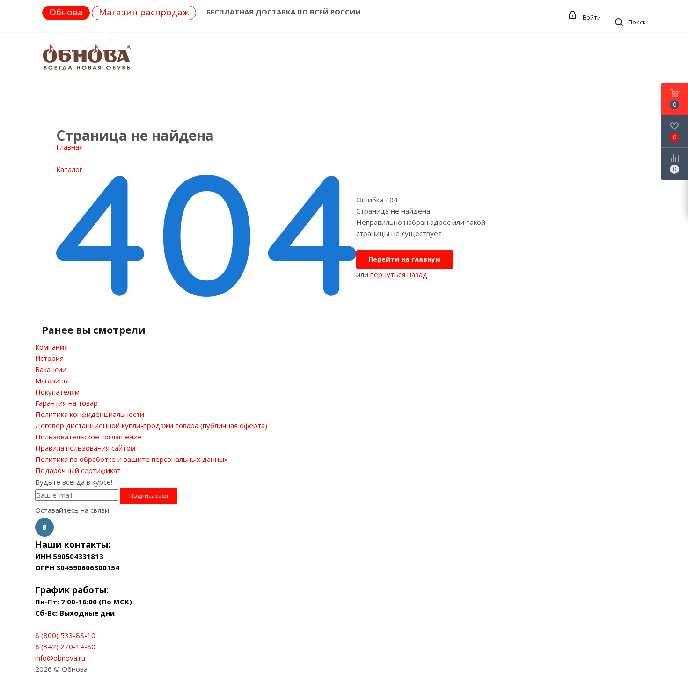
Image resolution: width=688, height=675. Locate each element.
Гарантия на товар (66, 403)
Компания (51, 347)
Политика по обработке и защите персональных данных (131, 459)
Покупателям (57, 391)
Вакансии (50, 369)
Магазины (52, 380)
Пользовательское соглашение (88, 436)
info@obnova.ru (60, 657)
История (49, 358)
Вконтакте (44, 527)
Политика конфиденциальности (89, 414)
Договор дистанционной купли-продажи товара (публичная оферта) (151, 425)
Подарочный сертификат (78, 470)
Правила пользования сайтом (85, 447)
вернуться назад (398, 274)
